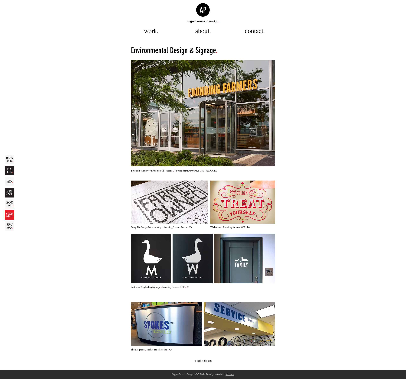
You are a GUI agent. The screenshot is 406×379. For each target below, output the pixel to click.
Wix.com (230, 374)
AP (203, 10)
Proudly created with (216, 374)
